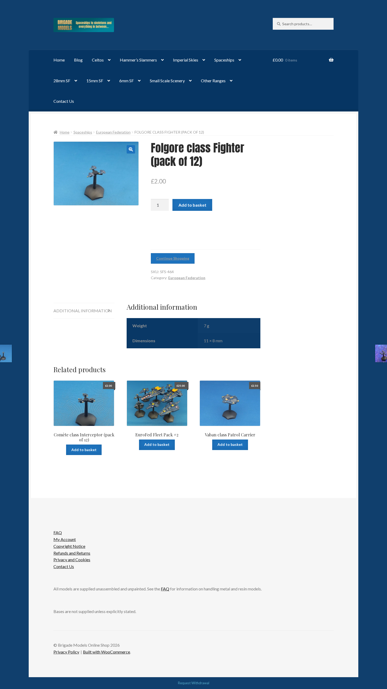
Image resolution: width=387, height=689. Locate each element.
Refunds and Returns (71, 552)
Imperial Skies (185, 59)
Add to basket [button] (84, 449)
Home (59, 59)
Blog (78, 59)
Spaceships (224, 59)
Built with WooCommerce (106, 651)
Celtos (98, 59)
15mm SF (94, 80)
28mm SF (61, 80)
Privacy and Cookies (71, 559)
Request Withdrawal (193, 683)
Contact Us (63, 101)
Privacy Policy (66, 651)
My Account (64, 539)
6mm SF (126, 80)
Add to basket (192, 204)
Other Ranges (213, 80)
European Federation (113, 132)
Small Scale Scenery (167, 80)
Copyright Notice (69, 546)
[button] (131, 149)
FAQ (57, 532)
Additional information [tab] (82, 310)
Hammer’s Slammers (138, 59)
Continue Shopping (172, 258)
